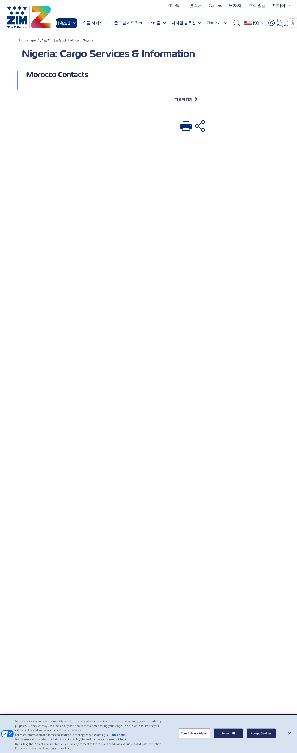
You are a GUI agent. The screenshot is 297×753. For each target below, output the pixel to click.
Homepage (27, 40)
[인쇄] (186, 125)
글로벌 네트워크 (53, 40)
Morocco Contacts (57, 74)
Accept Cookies (261, 733)
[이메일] (200, 125)
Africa (74, 40)
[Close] (289, 733)
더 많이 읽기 (183, 99)
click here (118, 735)
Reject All (228, 733)
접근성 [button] (292, 23)
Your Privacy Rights (194, 733)
